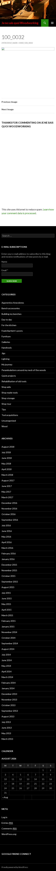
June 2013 (7, 727)
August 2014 (8, 649)
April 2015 (7, 609)
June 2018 (7, 458)
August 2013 (8, 716)
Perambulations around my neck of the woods (24, 370)
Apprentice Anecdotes (13, 302)
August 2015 (8, 587)
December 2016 (9, 503)
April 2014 (7, 671)
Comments (9, 828)
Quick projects (9, 375)
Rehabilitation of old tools (14, 381)
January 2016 (8, 559)
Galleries (6, 342)
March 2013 (7, 739)
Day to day (7, 319)
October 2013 (8, 705)
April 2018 (7, 469)
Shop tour (6, 403)
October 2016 (8, 514)
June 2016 (7, 531)
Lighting (5, 359)
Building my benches (11, 314)
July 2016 (6, 525)
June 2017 (7, 486)
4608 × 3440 (18, 43)
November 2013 (9, 699)
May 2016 (6, 536)
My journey (7, 364)
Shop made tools (10, 392)
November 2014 (9, 632)
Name (4, 261)
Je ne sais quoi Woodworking (20, 23)
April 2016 (7, 542)
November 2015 (9, 570)
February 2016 (9, 553)
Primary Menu (52, 23)
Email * (5, 270)
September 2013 (10, 710)
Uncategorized (9, 420)
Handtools (7, 347)
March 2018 (7, 475)
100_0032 (28, 43)
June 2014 (7, 660)
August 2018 (8, 446)
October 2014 (8, 637)
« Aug (5, 797)
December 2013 (9, 694)
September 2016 (10, 519)
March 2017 (7, 497)
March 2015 (7, 615)
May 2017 (6, 491)
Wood (4, 426)
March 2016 (7, 548)
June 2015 (7, 598)
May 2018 (6, 463)
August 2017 (8, 480)
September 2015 (10, 581)
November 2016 (9, 508)
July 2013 (6, 722)
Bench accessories (11, 308)
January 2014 (8, 688)
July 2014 (6, 654)
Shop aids (6, 387)
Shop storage (8, 398)
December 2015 (9, 564)
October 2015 (8, 576)
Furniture (6, 336)
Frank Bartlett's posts (12, 330)
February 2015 (9, 621)
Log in (4, 817)
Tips (4, 409)
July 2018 (6, 452)
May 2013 (6, 733)
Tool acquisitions (10, 415)
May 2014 (6, 666)
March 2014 (7, 677)
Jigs (3, 353)
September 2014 (10, 643)
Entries (7, 823)
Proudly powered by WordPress (15, 867)
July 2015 (6, 592)
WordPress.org (9, 834)
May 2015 (6, 604)
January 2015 (8, 626)
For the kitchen (9, 325)
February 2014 (9, 682)
